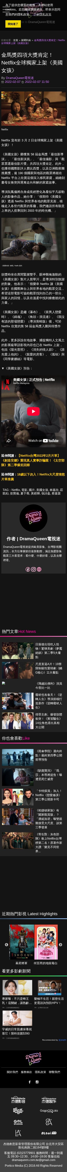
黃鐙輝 (35, 493)
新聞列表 (26, 40)
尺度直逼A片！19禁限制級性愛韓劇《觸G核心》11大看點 (48, 668)
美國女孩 (42, 489)
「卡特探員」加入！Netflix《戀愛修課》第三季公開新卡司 (48, 795)
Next (60, 945)
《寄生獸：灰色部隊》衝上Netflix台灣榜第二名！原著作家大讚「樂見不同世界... (48, 843)
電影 (24, 489)
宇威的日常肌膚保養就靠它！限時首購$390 (17, 1031)
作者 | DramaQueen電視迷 (33, 538)
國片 (32, 489)
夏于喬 (24, 493)
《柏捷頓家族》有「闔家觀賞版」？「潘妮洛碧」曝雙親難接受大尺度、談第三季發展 (48, 819)
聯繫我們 (54, 1072)
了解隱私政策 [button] (42, 14)
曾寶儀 (14, 493)
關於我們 (12, 1072)
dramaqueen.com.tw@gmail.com (33, 1160)
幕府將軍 (21, 963)
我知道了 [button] (13, 23)
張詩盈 (45, 493)
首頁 (15, 40)
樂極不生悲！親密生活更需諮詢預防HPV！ (49, 1000)
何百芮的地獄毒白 (46, 963)
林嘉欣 (54, 489)
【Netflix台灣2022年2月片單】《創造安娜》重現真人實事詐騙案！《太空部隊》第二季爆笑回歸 (33, 460)
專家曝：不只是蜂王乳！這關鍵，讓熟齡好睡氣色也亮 (17, 1001)
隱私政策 (40, 1072)
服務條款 (26, 1072)
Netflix (4, 129)
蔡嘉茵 (56, 493)
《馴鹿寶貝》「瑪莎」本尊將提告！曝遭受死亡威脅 (48, 775)
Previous (6, 945)
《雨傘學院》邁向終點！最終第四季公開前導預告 (48, 755)
